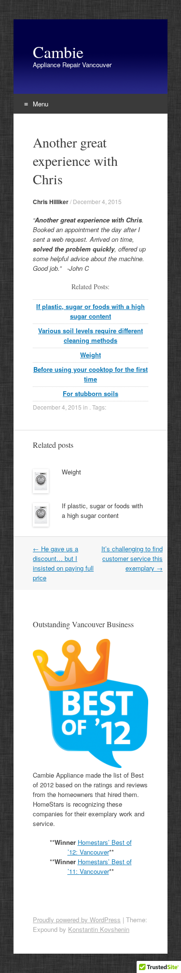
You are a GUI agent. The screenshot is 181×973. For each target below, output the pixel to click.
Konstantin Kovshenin (98, 929)
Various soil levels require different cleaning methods (90, 335)
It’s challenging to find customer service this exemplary (132, 558)
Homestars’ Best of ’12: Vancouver (100, 847)
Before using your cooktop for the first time (90, 374)
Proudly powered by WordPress (77, 919)
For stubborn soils (90, 393)
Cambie (58, 52)
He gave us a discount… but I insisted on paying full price (63, 563)
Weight (90, 354)
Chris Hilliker (51, 201)
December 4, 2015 (97, 201)
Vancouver (94, 871)
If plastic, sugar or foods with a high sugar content (90, 311)
